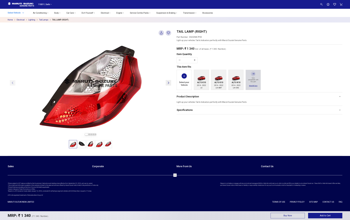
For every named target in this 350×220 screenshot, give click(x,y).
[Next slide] (168, 83)
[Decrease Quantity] (179, 60)
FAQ (340, 202)
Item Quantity (184, 54)
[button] (73, 144)
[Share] (161, 34)
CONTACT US (328, 202)
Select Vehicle (14, 12)
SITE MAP (313, 202)
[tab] (86, 134)
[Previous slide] (12, 83)
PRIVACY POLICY (297, 202)
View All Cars (253, 86)
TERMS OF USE (278, 202)
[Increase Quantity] (194, 60)
